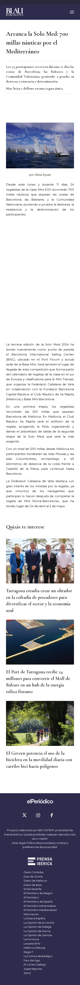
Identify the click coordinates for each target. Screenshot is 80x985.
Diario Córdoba (33, 872)
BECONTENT (46, 830)
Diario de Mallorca (35, 880)
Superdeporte (32, 968)
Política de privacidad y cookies (46, 842)
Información (31, 914)
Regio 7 (28, 952)
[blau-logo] (33, 12)
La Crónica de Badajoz (37, 956)
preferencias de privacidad (40, 847)
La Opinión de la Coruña (38, 922)
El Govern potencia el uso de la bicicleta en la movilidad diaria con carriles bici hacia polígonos (39, 759)
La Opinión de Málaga (37, 926)
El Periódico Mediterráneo (40, 909)
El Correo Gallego (34, 964)
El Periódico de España (38, 901)
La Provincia (31, 939)
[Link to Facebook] (52, 815)
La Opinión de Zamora (37, 935)
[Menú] (72, 12)
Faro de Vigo (31, 960)
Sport (27, 972)
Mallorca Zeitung (34, 947)
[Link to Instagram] (38, 815)
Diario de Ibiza (32, 884)
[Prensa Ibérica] (40, 861)
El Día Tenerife (32, 889)
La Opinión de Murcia (36, 931)
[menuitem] (72, 12)
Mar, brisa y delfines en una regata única (34, 88)
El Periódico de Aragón (38, 893)
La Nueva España (34, 918)
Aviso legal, (19, 842)
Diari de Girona (33, 876)
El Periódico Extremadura (39, 905)
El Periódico (31, 897)
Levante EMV (31, 943)
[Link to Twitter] (24, 815)
